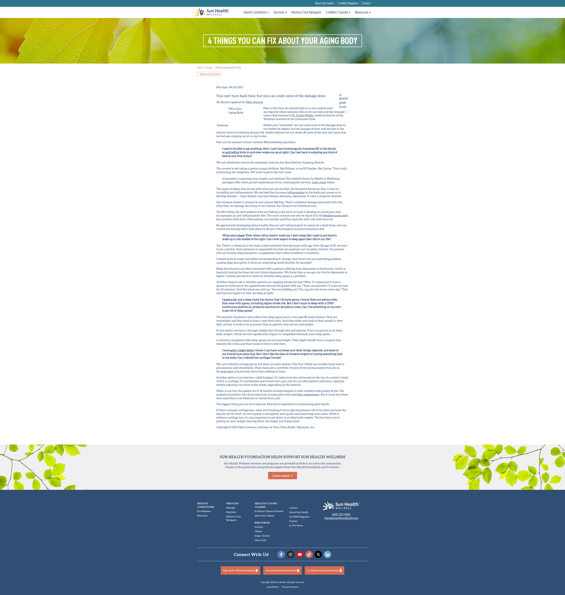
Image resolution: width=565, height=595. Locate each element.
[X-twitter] (318, 554)
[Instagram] (290, 554)
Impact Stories (262, 536)
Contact (366, 3)
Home (199, 67)
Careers (293, 521)
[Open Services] (286, 12)
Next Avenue (254, 102)
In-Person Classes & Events (269, 511)
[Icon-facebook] (281, 554)
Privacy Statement (290, 587)
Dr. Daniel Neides (303, 115)
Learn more (319, 182)
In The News (296, 525)
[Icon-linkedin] (327, 554)
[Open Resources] (370, 12)
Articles (209, 67)
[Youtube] (299, 554)
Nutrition (231, 512)
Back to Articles (210, 74)
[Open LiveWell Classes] (349, 12)
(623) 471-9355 (341, 514)
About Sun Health (324, 3)
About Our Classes (264, 515)
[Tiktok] (309, 554)
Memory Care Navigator (233, 518)
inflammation (296, 192)
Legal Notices (273, 587)
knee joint (227, 371)
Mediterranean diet (335, 215)
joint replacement (308, 394)
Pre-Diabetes (204, 511)
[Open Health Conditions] (268, 12)
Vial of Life (260, 540)
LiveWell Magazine (348, 3)
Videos (258, 531)
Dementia (202, 515)
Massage (230, 507)
